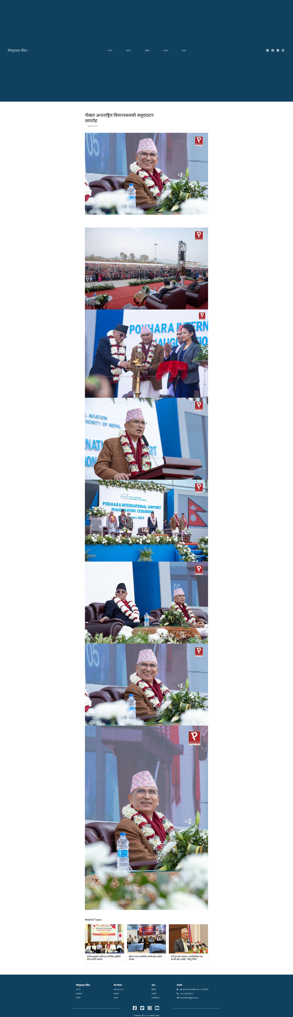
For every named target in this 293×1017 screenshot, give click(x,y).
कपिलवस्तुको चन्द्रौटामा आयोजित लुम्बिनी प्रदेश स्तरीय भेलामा (104, 958)
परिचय (110, 50)
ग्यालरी (165, 50)
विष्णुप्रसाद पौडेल (17, 50)
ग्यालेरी (154, 993)
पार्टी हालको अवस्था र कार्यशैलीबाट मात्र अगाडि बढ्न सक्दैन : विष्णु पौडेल (187, 958)
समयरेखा (79, 993)
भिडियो (147, 50)
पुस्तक (116, 997)
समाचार (128, 50)
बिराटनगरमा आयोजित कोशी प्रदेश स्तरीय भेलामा (145, 958)
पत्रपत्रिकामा (155, 997)
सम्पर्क (184, 50)
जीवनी (78, 997)
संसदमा (116, 993)
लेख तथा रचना (118, 989)
